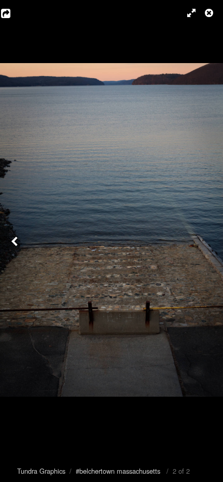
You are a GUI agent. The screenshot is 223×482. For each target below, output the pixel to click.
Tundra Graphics (41, 471)
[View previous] (15, 241)
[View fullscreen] (186, 13)
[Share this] (13, 13)
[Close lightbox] (210, 13)
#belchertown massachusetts (118, 471)
